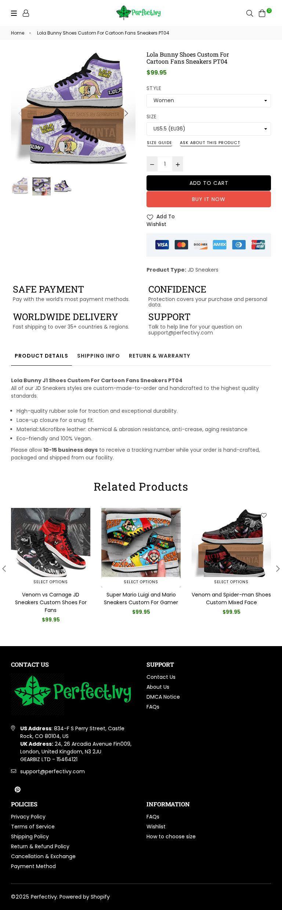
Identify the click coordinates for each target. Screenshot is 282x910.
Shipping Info (98, 355)
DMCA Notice (163, 697)
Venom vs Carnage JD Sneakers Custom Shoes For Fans (51, 602)
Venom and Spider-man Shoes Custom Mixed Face (231, 598)
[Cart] (262, 13)
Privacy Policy (28, 816)
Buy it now (208, 199)
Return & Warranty (159, 355)
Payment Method (33, 866)
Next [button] (126, 113)
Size (151, 116)
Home (17, 33)
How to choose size (171, 836)
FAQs (153, 706)
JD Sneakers (203, 269)
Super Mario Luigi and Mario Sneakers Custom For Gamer (141, 598)
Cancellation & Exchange (43, 856)
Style (154, 88)
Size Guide (159, 143)
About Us (158, 687)
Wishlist (156, 826)
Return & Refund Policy (40, 846)
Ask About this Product (210, 143)
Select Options (50, 582)
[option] (73, 113)
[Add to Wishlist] (82, 515)
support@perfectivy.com (52, 771)
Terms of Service (33, 826)
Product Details (41, 355)
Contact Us (161, 677)
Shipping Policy (30, 836)
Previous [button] (20, 113)
